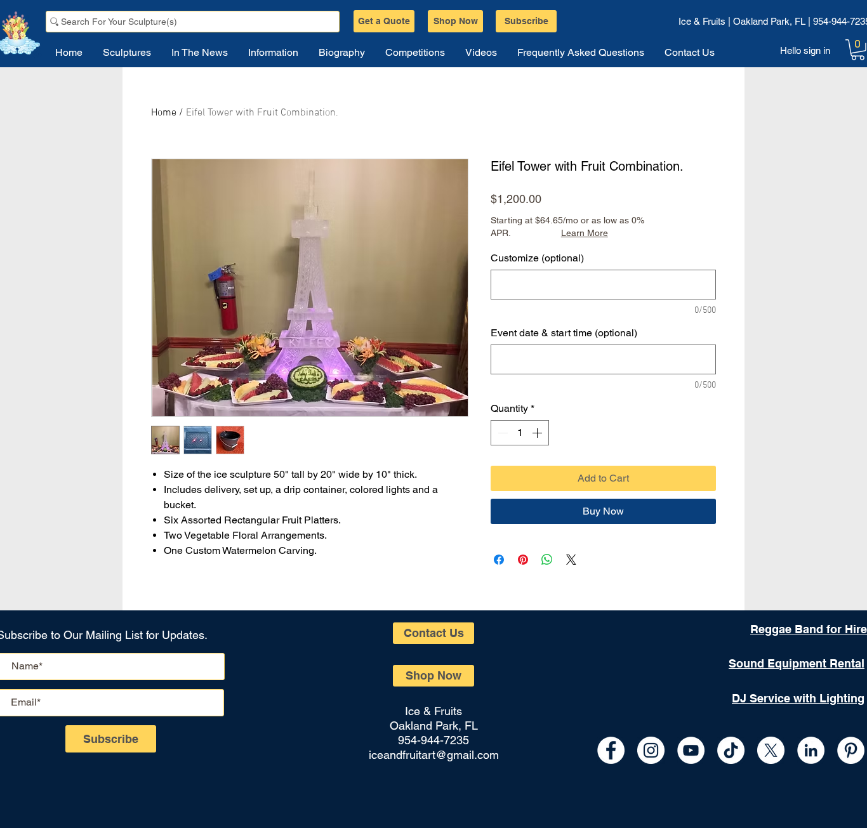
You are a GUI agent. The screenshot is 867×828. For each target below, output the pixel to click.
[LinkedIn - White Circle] (810, 750)
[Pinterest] (850, 750)
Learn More (584, 233)
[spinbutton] (519, 433)
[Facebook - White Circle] (611, 750)
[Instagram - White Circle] (651, 750)
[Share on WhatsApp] (547, 559)
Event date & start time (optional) (564, 333)
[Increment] (538, 433)
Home (163, 113)
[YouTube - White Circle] (691, 750)
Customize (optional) (537, 258)
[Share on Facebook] (498, 559)
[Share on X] (571, 559)
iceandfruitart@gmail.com (434, 754)
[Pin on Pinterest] (523, 559)
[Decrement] (501, 433)
